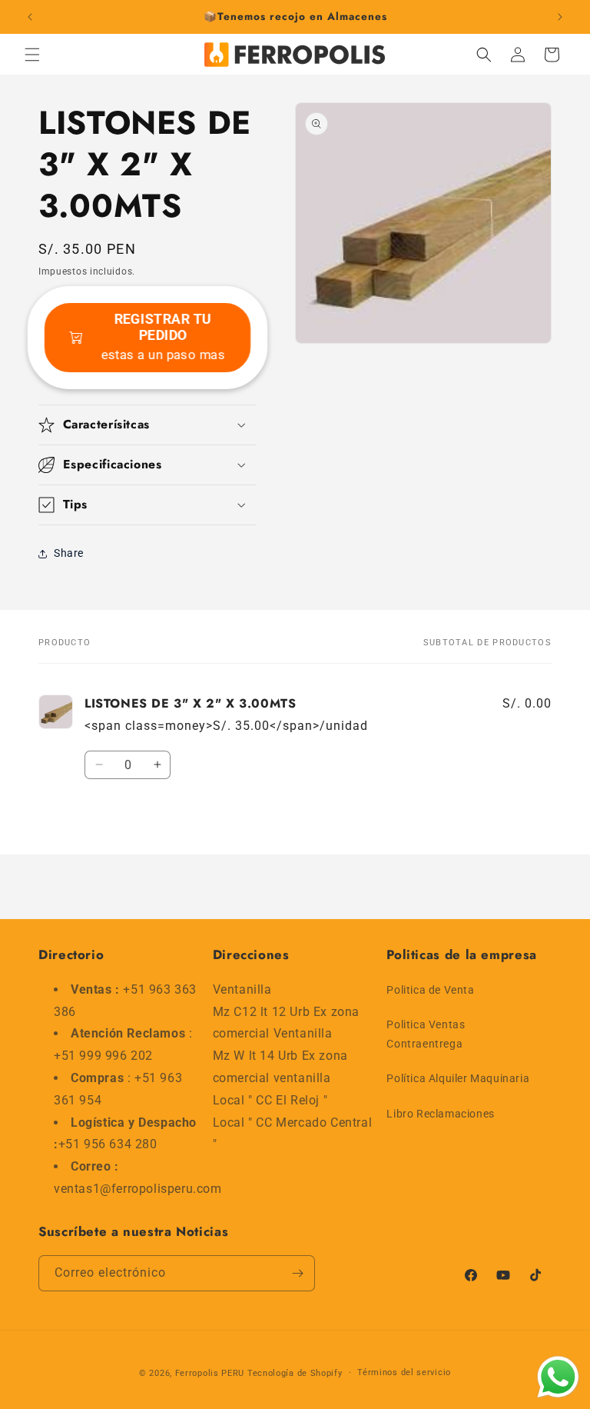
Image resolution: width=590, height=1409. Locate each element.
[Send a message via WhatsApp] (558, 1377)
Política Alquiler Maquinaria (457, 1078)
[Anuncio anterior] (30, 17)
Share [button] (69, 553)
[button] (32, 55)
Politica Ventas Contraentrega (425, 1034)
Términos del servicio (404, 1372)
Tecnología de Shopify (295, 1373)
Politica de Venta (430, 990)
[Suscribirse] (297, 1273)
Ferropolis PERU (210, 1373)
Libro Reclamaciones (440, 1114)
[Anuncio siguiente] (560, 17)
